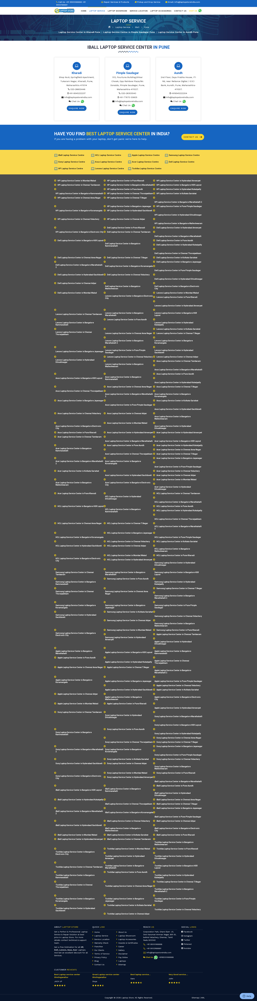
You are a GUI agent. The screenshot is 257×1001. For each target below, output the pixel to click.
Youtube (187, 948)
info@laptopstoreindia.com (78, 97)
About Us (122, 932)
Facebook (187, 932)
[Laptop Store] (65, 10)
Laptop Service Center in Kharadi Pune (79, 32)
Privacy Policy (100, 957)
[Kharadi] (77, 66)
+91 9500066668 (74, 2)
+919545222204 (179, 93)
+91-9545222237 (77, 93)
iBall (137, 27)
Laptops (122, 961)
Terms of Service (101, 954)
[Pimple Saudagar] (128, 66)
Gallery (121, 950)
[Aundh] (178, 66)
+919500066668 (166, 957)
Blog (96, 961)
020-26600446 (77, 89)
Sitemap (122, 964)
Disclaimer (123, 954)
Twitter (186, 940)
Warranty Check (101, 943)
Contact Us (191, 137)
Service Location (139, 11)
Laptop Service (122, 27)
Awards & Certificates (128, 943)
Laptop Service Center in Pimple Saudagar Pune (129, 32)
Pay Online (123, 957)
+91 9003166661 (154, 948)
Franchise (98, 946)
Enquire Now (76, 108)
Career (121, 946)
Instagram (188, 936)
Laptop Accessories (160, 11)
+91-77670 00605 (128, 97)
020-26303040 (128, 93)
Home (83, 11)
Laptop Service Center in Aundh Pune (178, 32)
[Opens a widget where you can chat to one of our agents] (247, 996)
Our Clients (99, 950)
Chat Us (75, 101)
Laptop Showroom (117, 11)
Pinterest (187, 944)
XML (203, 998)
